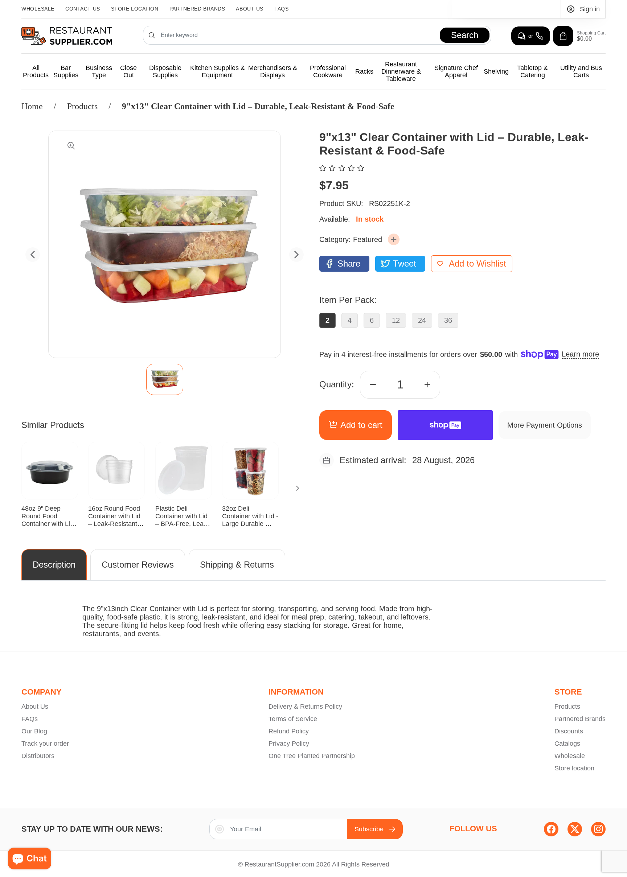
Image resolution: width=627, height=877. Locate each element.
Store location (574, 768)
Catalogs (567, 743)
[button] (393, 239)
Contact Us (82, 9)
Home (32, 106)
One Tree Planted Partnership (312, 756)
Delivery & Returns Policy (305, 706)
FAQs (281, 9)
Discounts (568, 731)
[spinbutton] (400, 384)
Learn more (580, 354)
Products (82, 106)
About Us (249, 9)
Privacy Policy (289, 743)
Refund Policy (289, 731)
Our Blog (34, 731)
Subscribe (369, 829)
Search (464, 35)
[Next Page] (297, 488)
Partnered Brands (580, 719)
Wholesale (37, 9)
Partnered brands (197, 9)
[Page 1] (164, 379)
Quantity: (336, 384)
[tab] (164, 379)
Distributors (37, 756)
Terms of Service (293, 719)
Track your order (45, 743)
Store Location (135, 9)
